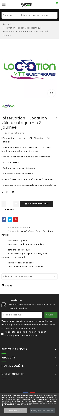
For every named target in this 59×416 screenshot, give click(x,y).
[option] (29, 70)
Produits (9, 357)
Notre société (13, 366)
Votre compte (13, 374)
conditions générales (31, 331)
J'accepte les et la (25, 333)
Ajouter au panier (36, 203)
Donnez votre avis (14, 132)
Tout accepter (15, 410)
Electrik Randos (14, 349)
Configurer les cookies (42, 411)
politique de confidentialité (22, 335)
